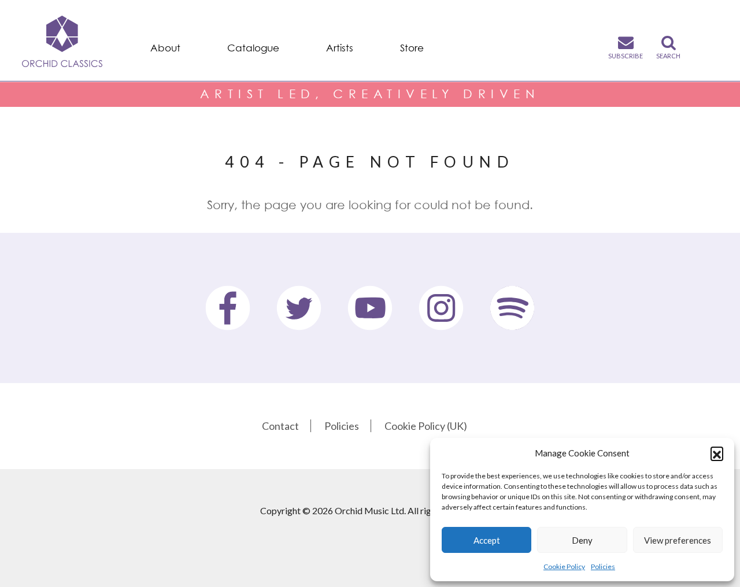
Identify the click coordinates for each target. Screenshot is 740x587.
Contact (280, 425)
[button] (717, 453)
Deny (582, 540)
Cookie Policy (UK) (425, 425)
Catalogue (253, 48)
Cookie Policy (564, 566)
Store (412, 48)
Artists (339, 48)
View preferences (677, 540)
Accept (486, 540)
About (165, 48)
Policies (603, 566)
